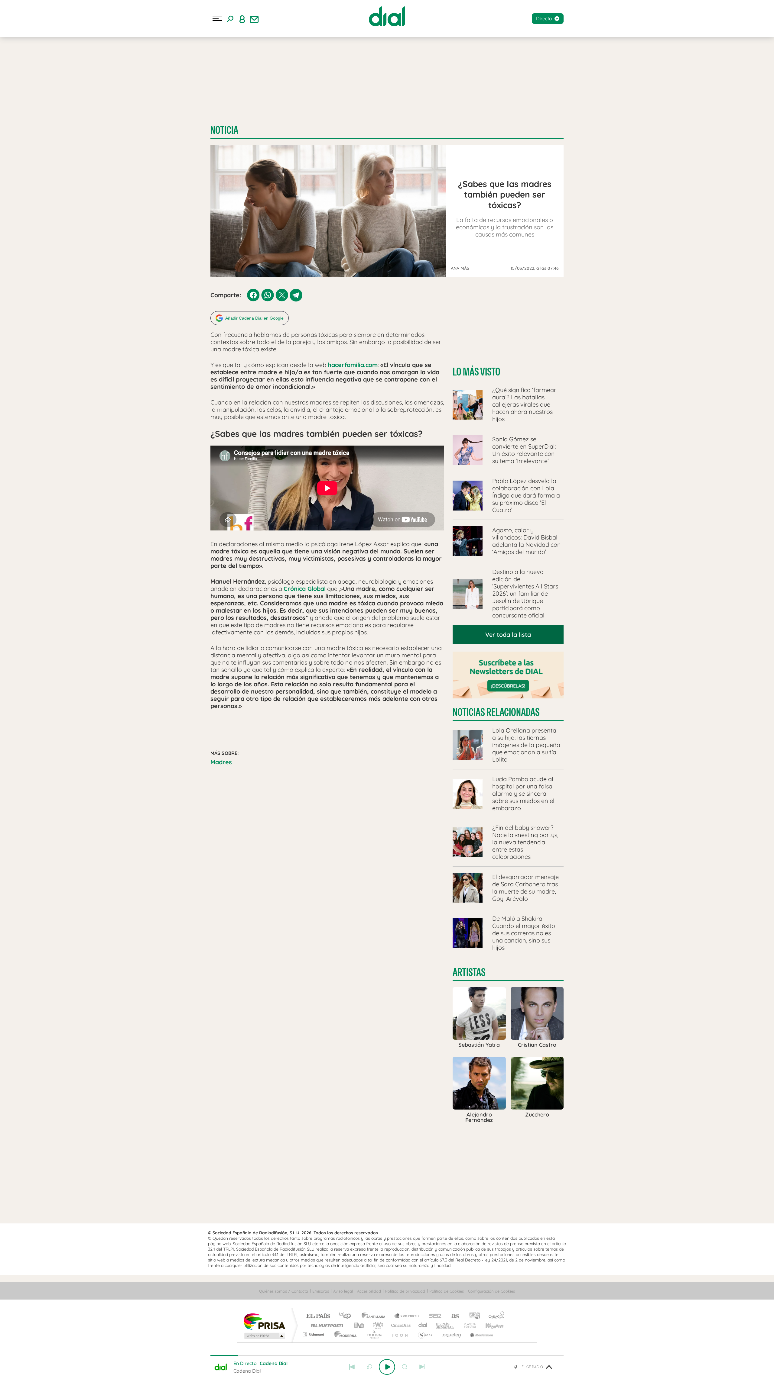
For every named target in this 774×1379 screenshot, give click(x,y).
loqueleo (451, 1334)
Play (387, 1367)
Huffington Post (326, 1325)
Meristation (480, 1334)
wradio (377, 1325)
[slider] (387, 1355)
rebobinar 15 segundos (369, 1367)
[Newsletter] (254, 19)
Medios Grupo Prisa (264, 1335)
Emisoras (320, 1291)
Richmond (314, 1334)
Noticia (224, 130)
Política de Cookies (446, 1291)
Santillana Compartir (407, 1316)
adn (472, 1316)
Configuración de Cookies (491, 1291)
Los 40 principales (347, 1316)
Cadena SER (433, 1316)
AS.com (452, 1316)
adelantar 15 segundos (404, 1367)
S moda (425, 1334)
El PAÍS (318, 1316)
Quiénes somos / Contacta (283, 1291)
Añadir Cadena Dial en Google (254, 318)
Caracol (494, 1316)
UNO (359, 1325)
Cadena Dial (423, 1325)
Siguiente (422, 1367)
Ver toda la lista (508, 634)
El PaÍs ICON (400, 1334)
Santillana (375, 1316)
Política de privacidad (405, 1291)
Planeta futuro (467, 1325)
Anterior (352, 1367)
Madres (221, 762)
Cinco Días (400, 1325)
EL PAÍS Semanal (445, 1325)
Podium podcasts (374, 1334)
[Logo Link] (387, 16)
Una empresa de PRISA (264, 1321)
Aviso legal (343, 1291)
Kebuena (489, 1325)
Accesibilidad (369, 1291)
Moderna (344, 1334)
